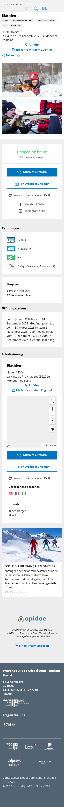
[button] (35, 8)
